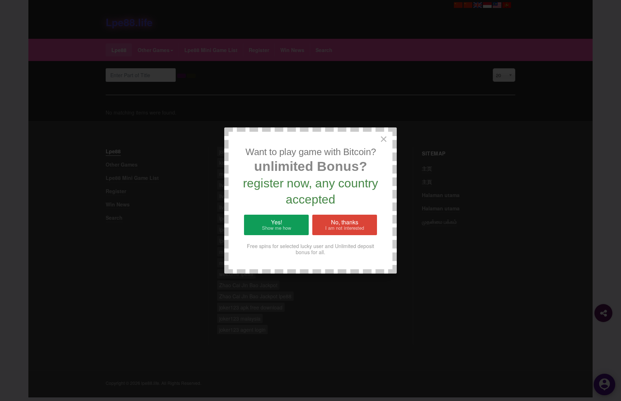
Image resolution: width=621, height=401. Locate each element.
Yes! (276, 225)
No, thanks (344, 225)
